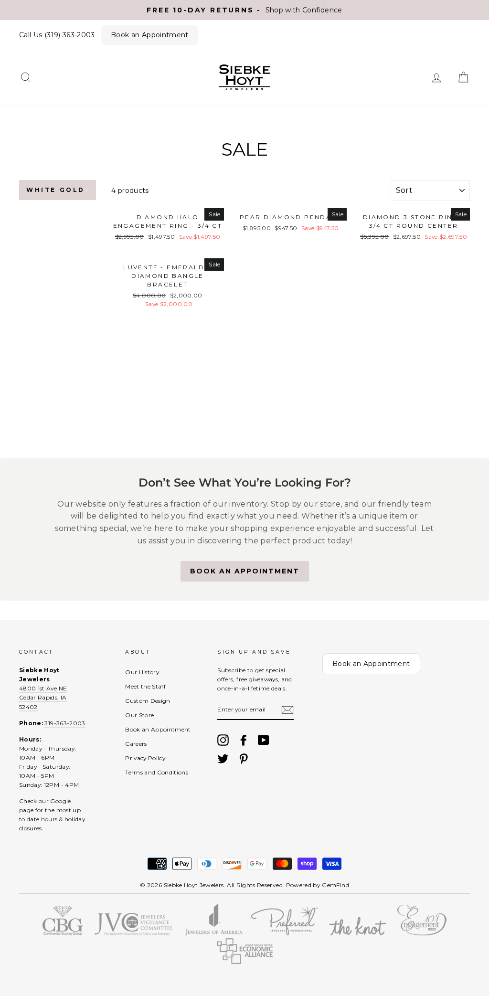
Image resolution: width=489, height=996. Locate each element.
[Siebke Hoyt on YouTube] (263, 740)
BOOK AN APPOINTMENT (244, 571)
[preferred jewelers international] (285, 933)
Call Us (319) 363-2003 (57, 35)
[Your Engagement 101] (422, 933)
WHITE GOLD (55, 189)
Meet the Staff (145, 686)
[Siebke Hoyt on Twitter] (223, 758)
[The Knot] (358, 933)
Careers (136, 743)
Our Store (139, 715)
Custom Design (147, 700)
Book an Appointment (150, 35)
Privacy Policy (145, 758)
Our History (142, 672)
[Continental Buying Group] (63, 933)
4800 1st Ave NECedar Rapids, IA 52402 (43, 697)
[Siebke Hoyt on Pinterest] (243, 758)
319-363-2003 (64, 723)
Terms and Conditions (156, 772)
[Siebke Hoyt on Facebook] (243, 740)
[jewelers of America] (214, 933)
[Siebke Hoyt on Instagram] (223, 740)
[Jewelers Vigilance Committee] (133, 933)
